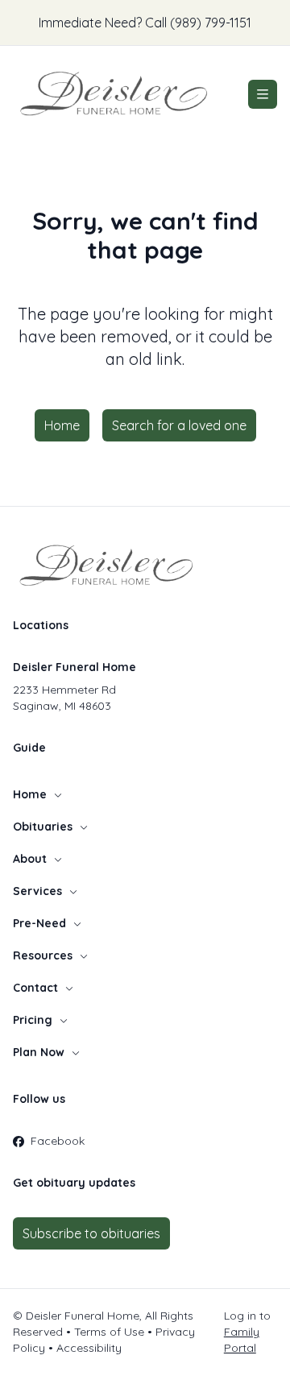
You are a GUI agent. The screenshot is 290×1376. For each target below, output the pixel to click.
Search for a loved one (179, 425)
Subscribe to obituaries (91, 1233)
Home (62, 425)
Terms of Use (109, 1331)
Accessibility (89, 1348)
